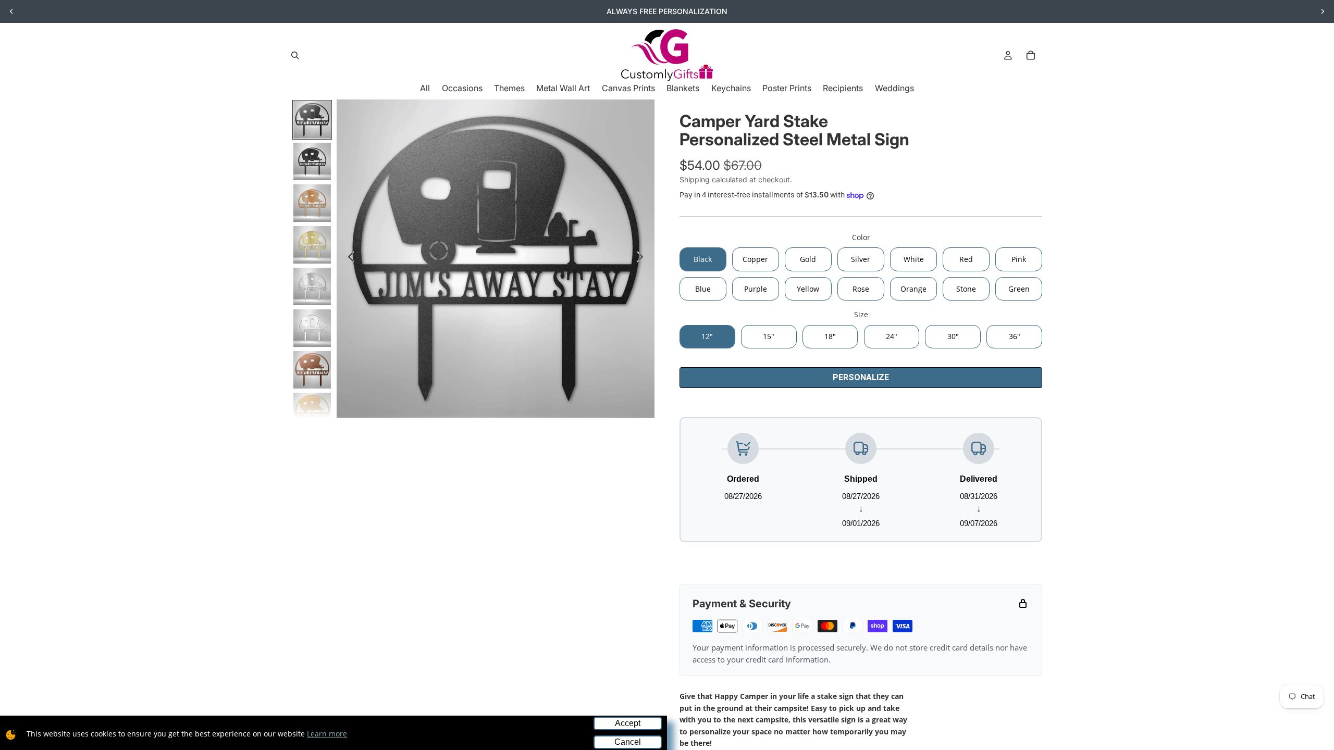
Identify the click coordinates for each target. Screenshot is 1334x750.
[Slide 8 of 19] (312, 411)
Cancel (627, 742)
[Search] (294, 55)
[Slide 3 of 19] (312, 203)
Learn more (327, 734)
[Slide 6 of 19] (312, 328)
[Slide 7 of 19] (312, 370)
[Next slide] (1322, 11)
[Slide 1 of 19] (312, 120)
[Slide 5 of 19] (312, 286)
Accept (627, 723)
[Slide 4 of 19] (312, 245)
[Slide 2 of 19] (312, 161)
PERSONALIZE (861, 377)
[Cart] (1030, 55)
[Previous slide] (11, 11)
